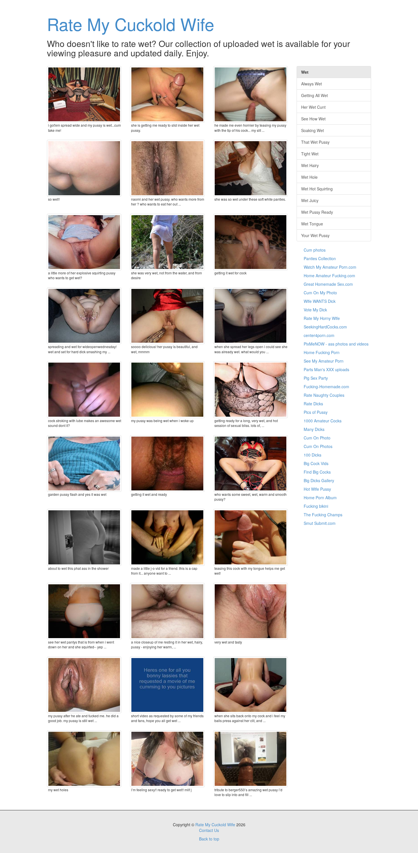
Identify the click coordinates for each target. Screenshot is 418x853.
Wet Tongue (312, 224)
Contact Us (209, 830)
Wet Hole (309, 177)
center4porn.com (319, 335)
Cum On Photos (318, 446)
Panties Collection (320, 258)
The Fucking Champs (323, 514)
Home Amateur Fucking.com (329, 275)
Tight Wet (309, 154)
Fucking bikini (316, 506)
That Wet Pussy (315, 142)
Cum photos (315, 250)
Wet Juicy (309, 200)
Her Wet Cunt (313, 107)
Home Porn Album (320, 497)
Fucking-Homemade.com (326, 386)
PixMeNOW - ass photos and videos (336, 344)
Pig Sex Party (316, 378)
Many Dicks (314, 429)
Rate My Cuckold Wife (130, 23)
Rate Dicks (313, 403)
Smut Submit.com (320, 523)
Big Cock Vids (316, 463)
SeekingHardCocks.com (325, 327)
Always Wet (311, 84)
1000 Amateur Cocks (323, 421)
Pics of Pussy (316, 412)
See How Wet (313, 119)
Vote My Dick (315, 310)
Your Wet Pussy (315, 235)
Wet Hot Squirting (317, 189)
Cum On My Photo (320, 292)
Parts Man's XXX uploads (326, 369)
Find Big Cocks (317, 472)
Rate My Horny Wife (322, 318)
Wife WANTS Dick (320, 301)
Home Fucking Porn (322, 352)
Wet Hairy (310, 165)
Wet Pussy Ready (317, 212)
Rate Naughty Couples (324, 395)
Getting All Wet (314, 95)
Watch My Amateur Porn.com (330, 267)
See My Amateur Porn (323, 361)
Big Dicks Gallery (319, 480)
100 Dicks (312, 455)
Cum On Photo (317, 438)
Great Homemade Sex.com (328, 284)
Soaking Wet (312, 130)
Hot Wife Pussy (317, 489)
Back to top (209, 839)
